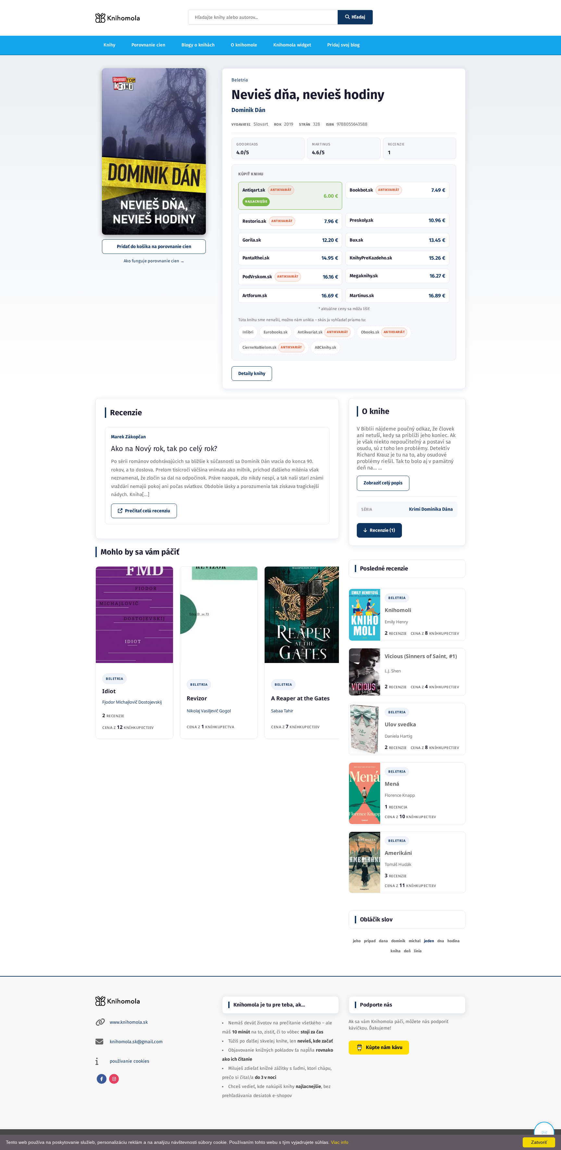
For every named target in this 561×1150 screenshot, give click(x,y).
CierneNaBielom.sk (272, 347)
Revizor (197, 698)
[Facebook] (101, 1079)
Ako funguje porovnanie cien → (154, 260)
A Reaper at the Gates (300, 698)
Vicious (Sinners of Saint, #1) (421, 656)
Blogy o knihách (198, 45)
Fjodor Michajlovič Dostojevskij (132, 702)
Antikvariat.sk (323, 332)
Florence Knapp (400, 795)
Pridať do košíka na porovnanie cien (154, 246)
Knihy (109, 45)
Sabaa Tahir (282, 711)
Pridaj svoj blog (343, 45)
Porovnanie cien (148, 45)
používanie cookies (129, 1061)
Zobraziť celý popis (383, 483)
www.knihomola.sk (129, 1022)
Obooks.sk (383, 332)
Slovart (261, 124)
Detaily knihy (251, 373)
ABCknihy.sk (325, 347)
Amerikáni (398, 853)
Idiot (109, 691)
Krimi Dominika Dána (431, 509)
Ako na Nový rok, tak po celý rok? (164, 448)
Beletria (239, 80)
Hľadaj (358, 17)
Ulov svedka (400, 724)
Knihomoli (398, 610)
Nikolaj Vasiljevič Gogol (209, 711)
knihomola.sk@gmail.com (136, 1041)
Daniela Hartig (398, 736)
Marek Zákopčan (128, 437)
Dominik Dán (248, 110)
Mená (392, 784)
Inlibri (248, 332)
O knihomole (244, 45)
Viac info (339, 1142)
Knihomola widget (292, 45)
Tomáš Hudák (398, 864)
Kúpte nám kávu (384, 1047)
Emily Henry (396, 622)
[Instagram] (114, 1079)
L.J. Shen (393, 671)
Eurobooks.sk (275, 332)
